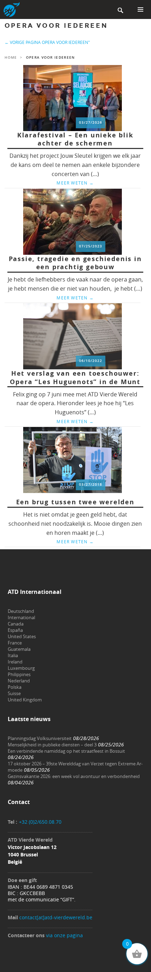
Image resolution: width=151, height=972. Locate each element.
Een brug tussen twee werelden (75, 502)
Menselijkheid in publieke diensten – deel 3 (52, 744)
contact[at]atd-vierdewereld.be (55, 917)
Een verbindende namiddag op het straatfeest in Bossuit (66, 751)
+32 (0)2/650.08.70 (40, 821)
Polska (14, 687)
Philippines (19, 674)
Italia (13, 655)
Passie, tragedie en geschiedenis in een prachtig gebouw (75, 263)
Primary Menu (140, 9)
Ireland (15, 662)
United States (22, 636)
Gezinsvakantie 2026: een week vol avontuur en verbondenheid (74, 776)
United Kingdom (25, 699)
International (21, 617)
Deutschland (21, 611)
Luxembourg (21, 668)
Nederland (19, 681)
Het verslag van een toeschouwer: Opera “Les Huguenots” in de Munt (75, 377)
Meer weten (75, 183)
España (15, 630)
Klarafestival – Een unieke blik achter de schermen (75, 139)
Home (11, 57)
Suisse (14, 693)
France (15, 643)
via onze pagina (64, 935)
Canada (16, 624)
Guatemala (19, 649)
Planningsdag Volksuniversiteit (40, 738)
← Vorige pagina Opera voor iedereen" (47, 42)
